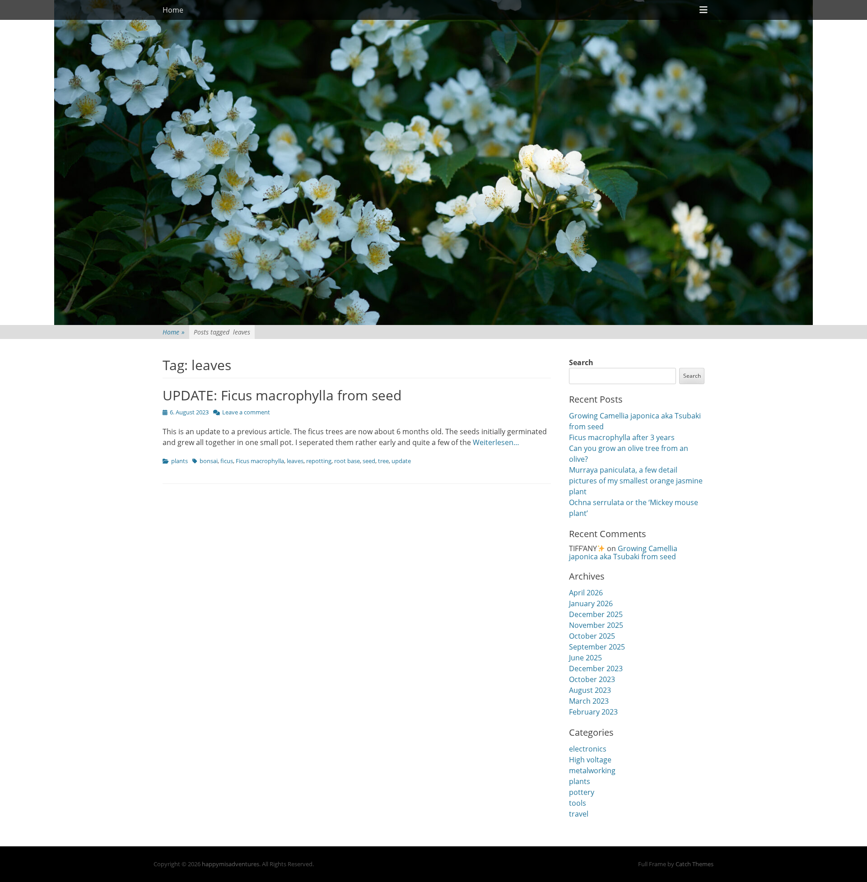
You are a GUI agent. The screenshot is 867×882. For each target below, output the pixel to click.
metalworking (592, 770)
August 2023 (590, 690)
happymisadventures (230, 864)
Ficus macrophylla (260, 461)
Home (173, 10)
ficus (226, 461)
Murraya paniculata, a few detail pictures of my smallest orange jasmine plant (636, 481)
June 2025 (585, 658)
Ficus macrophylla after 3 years (622, 437)
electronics (587, 749)
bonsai (209, 461)
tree (383, 461)
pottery (581, 792)
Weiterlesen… (496, 442)
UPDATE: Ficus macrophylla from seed (282, 395)
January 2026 (591, 603)
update (401, 461)
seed (369, 461)
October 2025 (592, 636)
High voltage (590, 760)
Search (581, 362)
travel (578, 814)
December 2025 (596, 614)
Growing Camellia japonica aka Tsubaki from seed (623, 552)
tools (577, 803)
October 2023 (592, 679)
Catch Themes (694, 864)
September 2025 (597, 647)
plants (179, 461)
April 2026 (586, 593)
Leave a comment (246, 412)
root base (347, 461)
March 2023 (589, 701)
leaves (295, 461)
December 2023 (596, 668)
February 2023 (593, 712)
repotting (318, 461)
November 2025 (596, 625)
